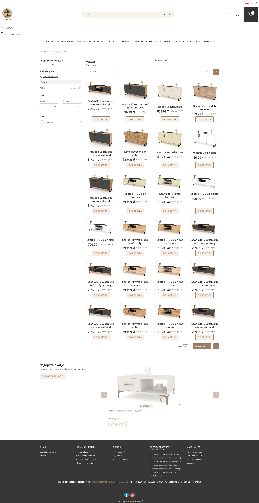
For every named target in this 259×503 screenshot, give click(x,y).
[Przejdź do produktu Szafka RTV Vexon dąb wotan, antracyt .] (101, 88)
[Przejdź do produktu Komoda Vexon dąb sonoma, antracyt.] (101, 137)
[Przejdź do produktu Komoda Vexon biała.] (204, 138)
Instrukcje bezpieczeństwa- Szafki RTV (166, 454)
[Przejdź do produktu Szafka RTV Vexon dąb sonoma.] (135, 269)
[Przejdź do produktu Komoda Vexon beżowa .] (170, 137)
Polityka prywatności (121, 459)
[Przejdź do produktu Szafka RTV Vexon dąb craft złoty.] (135, 227)
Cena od (43, 101)
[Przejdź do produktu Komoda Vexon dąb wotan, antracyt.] (101, 183)
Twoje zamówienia (194, 456)
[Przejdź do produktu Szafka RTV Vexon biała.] (204, 181)
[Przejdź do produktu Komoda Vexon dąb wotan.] (135, 137)
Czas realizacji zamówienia (87, 459)
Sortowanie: (91, 65)
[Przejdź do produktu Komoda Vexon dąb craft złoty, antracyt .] (135, 90)
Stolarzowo (44, 52)
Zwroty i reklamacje (84, 463)
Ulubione (190, 463)
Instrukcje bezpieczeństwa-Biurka (164, 458)
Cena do (66, 101)
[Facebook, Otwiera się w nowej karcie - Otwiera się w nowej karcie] (126, 495)
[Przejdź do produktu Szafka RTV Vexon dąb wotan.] (135, 311)
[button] (170, 14)
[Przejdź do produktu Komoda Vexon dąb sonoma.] (204, 91)
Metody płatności (83, 452)
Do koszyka (100, 119)
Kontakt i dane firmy (48, 452)
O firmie (43, 456)
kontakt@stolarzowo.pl (14, 34)
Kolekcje (55, 52)
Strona (201, 72)
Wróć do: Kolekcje (50, 77)
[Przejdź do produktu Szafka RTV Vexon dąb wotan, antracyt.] (204, 311)
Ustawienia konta (194, 459)
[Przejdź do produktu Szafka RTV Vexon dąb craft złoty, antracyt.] (204, 227)
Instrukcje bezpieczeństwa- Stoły (164, 465)
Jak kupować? (119, 452)
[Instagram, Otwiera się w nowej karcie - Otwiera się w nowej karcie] (132, 495)
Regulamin (117, 456)
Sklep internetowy (128, 501)
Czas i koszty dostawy (85, 456)
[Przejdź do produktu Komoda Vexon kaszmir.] (170, 91)
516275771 (9, 28)
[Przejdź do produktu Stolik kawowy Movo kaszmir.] (146, 385)
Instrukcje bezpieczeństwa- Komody (165, 469)
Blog (41, 459)
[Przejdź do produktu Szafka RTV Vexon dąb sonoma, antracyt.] (204, 269)
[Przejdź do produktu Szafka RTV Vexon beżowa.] (135, 181)
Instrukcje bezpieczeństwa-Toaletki (165, 461)
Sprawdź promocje (52, 376)
